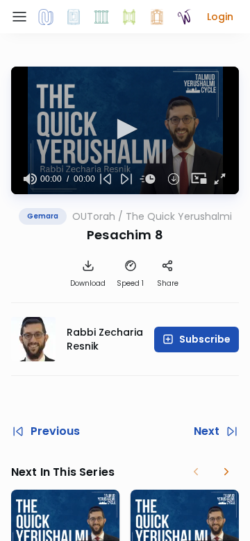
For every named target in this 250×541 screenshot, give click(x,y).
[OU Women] (185, 17)
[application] (125, 130)
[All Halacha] (101, 17)
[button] (220, 16)
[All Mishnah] (73, 17)
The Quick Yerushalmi (179, 216)
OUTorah (93, 216)
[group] (29, 179)
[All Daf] (157, 17)
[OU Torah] (46, 17)
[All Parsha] (129, 17)
